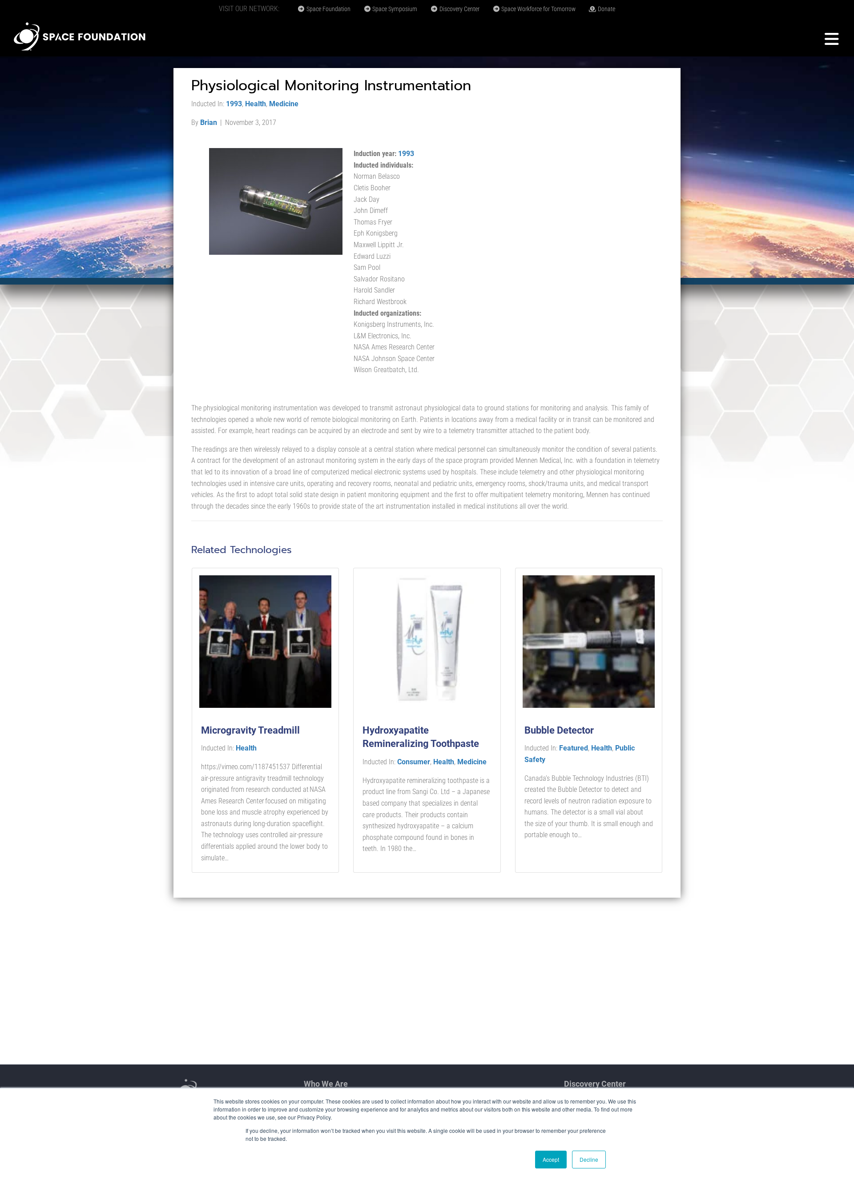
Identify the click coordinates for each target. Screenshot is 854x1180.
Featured (573, 748)
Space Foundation (327, 8)
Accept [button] (551, 1159)
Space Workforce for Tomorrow (538, 8)
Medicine (283, 104)
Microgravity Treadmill (250, 730)
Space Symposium (394, 8)
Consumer (413, 762)
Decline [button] (589, 1159)
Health (255, 104)
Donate (605, 8)
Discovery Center (458, 8)
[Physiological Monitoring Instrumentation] (275, 201)
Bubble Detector (559, 730)
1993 (234, 104)
